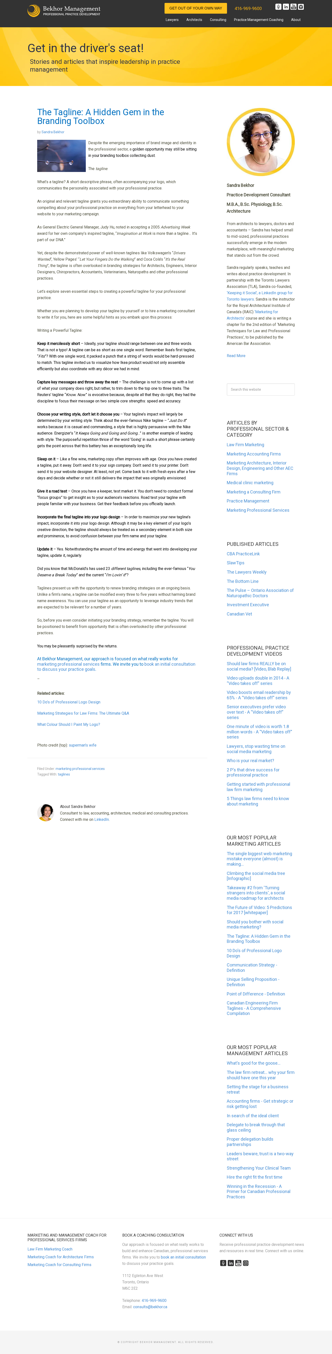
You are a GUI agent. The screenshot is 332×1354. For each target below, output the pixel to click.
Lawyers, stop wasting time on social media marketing (256, 749)
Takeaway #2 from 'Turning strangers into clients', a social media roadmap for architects (256, 893)
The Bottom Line (243, 581)
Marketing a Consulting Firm (253, 491)
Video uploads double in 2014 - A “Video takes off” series (258, 680)
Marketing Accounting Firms (254, 453)
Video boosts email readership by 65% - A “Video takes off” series (259, 695)
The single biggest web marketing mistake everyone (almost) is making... (259, 859)
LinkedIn (101, 819)
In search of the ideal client (253, 1115)
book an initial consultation (183, 1257)
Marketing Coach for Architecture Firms (60, 1257)
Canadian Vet (239, 613)
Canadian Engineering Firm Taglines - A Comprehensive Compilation (254, 1008)
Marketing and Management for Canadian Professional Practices (63, 10)
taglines (64, 774)
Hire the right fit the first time (254, 1177)
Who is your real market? (250, 760)
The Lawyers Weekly (247, 572)
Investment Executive (248, 604)
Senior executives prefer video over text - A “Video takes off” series (256, 712)
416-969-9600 (248, 8)
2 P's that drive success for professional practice (253, 772)
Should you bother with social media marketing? (255, 924)
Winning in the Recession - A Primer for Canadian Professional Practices (258, 1191)
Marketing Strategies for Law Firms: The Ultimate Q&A (83, 713)
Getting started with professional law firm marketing (258, 787)
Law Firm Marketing (245, 444)
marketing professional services (68, 664)
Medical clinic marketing (250, 482)
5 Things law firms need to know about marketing (258, 801)
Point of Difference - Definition (256, 993)
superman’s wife (82, 745)
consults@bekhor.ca (150, 1307)
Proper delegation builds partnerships (250, 1141)
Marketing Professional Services (258, 510)
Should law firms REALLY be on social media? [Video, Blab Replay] (259, 666)
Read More (236, 355)
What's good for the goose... (253, 1063)
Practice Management (248, 500)
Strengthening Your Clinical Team (259, 1168)
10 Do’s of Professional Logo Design (68, 702)
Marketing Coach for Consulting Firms (59, 1264)
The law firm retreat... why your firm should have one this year (261, 1075)
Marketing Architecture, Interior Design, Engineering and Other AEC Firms (260, 468)
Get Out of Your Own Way (195, 8)
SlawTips (236, 562)
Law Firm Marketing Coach (49, 1249)
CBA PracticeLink (243, 553)
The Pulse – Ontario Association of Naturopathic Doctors (260, 593)
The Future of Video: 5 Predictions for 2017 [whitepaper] (259, 910)
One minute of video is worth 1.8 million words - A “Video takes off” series (259, 731)
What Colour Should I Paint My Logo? (68, 724)
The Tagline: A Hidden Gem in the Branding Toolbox (258, 939)
